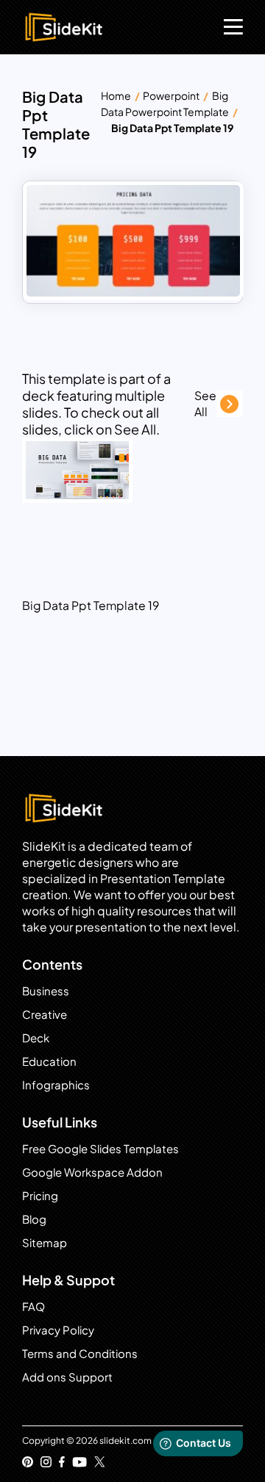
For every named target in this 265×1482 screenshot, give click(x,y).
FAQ (33, 1306)
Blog (34, 1219)
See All (205, 403)
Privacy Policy (58, 1330)
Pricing (40, 1195)
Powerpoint (171, 95)
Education (49, 1061)
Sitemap (44, 1242)
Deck (35, 1038)
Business (45, 991)
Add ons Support (67, 1377)
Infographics (56, 1084)
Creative (44, 1014)
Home (116, 95)
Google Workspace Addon (92, 1172)
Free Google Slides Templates (100, 1148)
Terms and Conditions (80, 1353)
